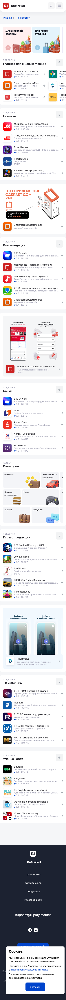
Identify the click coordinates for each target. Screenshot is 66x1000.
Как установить (33, 883)
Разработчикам (32, 900)
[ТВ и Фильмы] (59, 681)
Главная (7, 17)
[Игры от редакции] (59, 536)
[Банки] (59, 389)
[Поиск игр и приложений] (51, 5)
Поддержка (33, 891)
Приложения (33, 874)
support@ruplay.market (33, 915)
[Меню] (59, 5)
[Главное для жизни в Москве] (59, 62)
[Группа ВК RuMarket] (36, 930)
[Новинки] (59, 114)
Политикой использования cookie (29, 969)
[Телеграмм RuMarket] (30, 930)
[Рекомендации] (59, 244)
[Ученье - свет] (59, 757)
